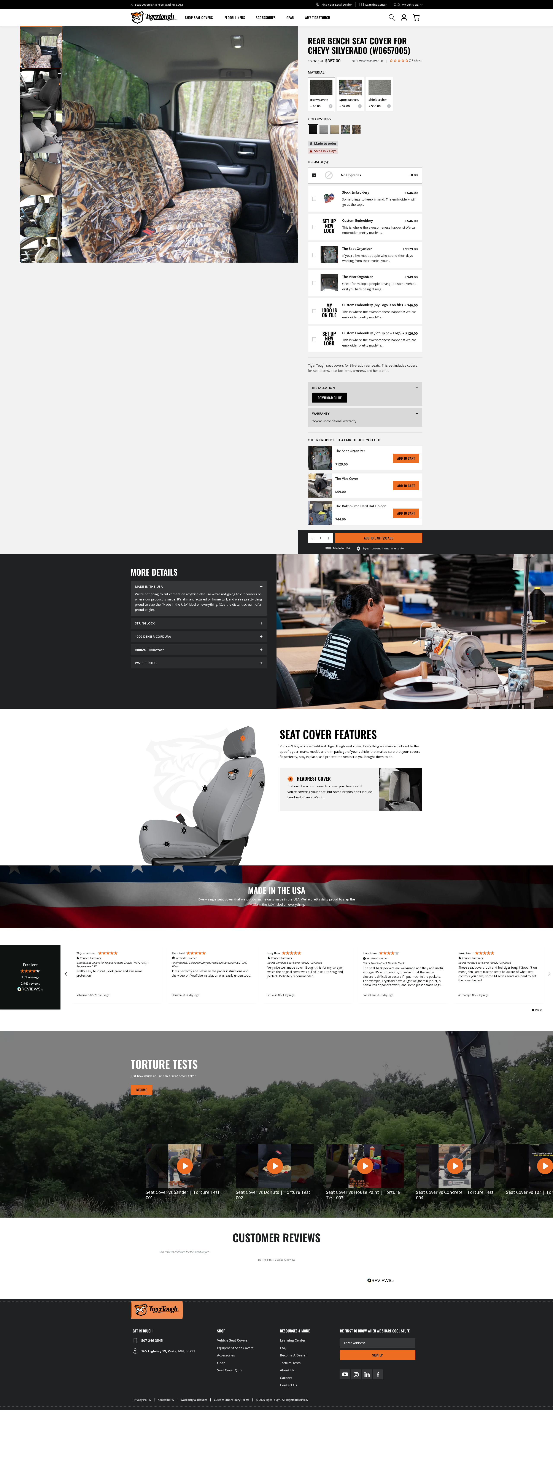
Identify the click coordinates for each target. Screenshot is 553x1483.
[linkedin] (367, 1374)
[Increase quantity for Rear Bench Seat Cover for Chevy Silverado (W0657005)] (330, 538)
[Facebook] (378, 1374)
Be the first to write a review (276, 1259)
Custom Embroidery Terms (231, 1400)
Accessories (266, 17)
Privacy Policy (142, 1400)
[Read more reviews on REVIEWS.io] (30, 990)
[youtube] (345, 1374)
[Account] (404, 17)
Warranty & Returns (194, 1400)
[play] (184, 1166)
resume (141, 1089)
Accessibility (166, 1400)
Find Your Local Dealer (336, 4)
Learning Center (376, 4)
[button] (199, 17)
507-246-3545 (152, 1340)
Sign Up (377, 1355)
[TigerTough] (154, 17)
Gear (290, 17)
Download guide (330, 397)
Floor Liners (234, 17)
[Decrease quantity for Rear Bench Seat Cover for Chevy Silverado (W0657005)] (311, 538)
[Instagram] (356, 1374)
